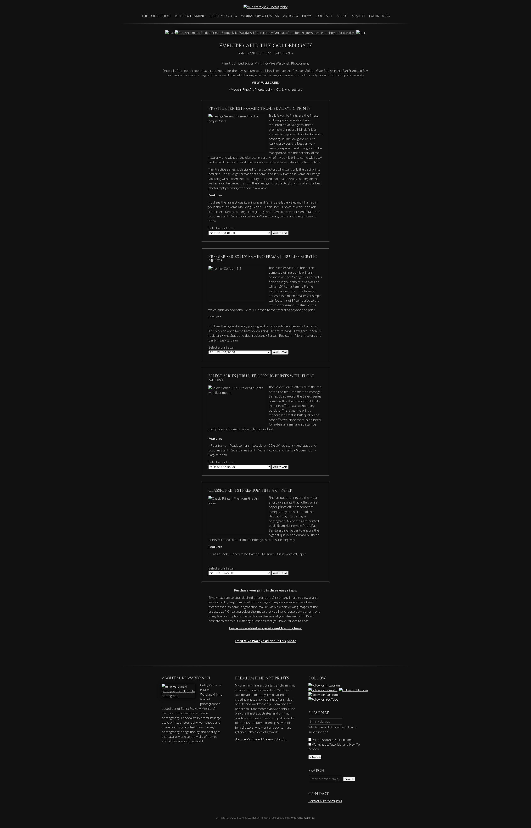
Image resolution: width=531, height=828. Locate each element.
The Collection (156, 16)
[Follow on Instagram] (324, 685)
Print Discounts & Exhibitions (332, 740)
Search (358, 16)
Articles (290, 16)
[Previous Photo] (170, 32)
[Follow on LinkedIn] (323, 690)
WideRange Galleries (302, 817)
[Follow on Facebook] (324, 695)
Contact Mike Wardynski (325, 801)
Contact (324, 16)
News (307, 16)
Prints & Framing (190, 16)
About (342, 16)
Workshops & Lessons (260, 16)
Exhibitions (379, 16)
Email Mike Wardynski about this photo (265, 641)
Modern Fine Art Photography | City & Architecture (266, 89)
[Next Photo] (361, 32)
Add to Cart (280, 233)
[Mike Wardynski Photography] (265, 7)
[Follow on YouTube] (323, 699)
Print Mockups (223, 16)
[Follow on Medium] (353, 690)
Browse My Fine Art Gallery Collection (261, 739)
